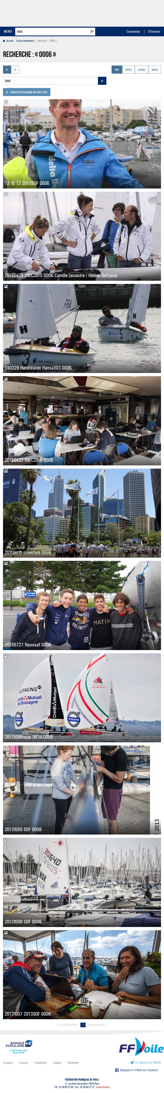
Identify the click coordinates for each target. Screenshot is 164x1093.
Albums (141, 70)
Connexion (133, 31)
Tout (117, 70)
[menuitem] (9, 41)
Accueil (9, 41)
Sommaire (73, 1063)
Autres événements (25, 41)
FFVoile (136, 12)
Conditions (41, 1063)
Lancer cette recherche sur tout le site (28, 92)
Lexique (57, 1063)
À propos (8, 1063)
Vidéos (128, 70)
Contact (23, 1063)
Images (155, 70)
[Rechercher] (91, 31)
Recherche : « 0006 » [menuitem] (47, 41)
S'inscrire (154, 31)
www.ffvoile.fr (103, 1087)
